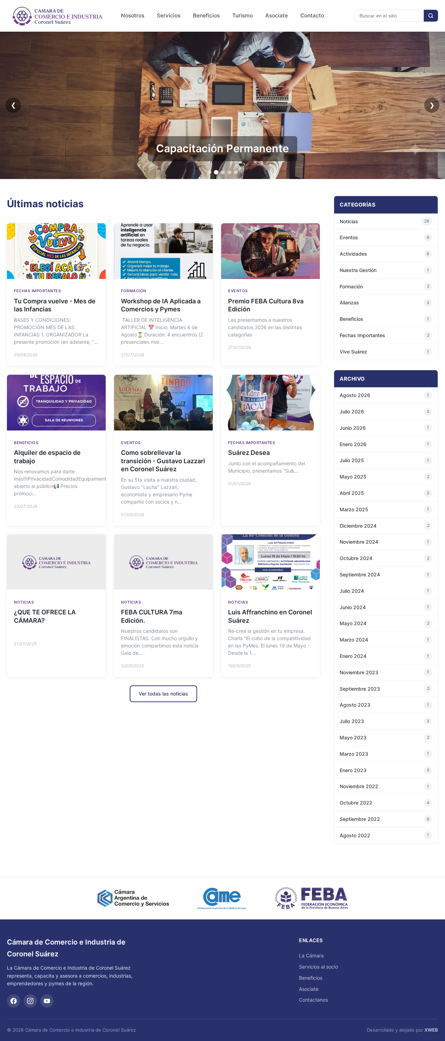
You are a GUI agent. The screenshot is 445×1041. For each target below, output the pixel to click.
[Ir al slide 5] (236, 172)
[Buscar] (431, 16)
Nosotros (132, 15)
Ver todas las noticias (163, 694)
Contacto (312, 15)
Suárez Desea (249, 452)
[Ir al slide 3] (223, 172)
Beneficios (206, 15)
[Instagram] (30, 1001)
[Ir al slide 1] (209, 172)
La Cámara (311, 955)
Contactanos (313, 1000)
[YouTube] (47, 1001)
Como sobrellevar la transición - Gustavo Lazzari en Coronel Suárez (163, 461)
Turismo (242, 15)
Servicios (168, 15)
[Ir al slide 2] (216, 172)
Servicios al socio (318, 967)
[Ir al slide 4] (229, 172)
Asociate (276, 15)
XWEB (431, 1030)
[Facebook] (13, 1001)
